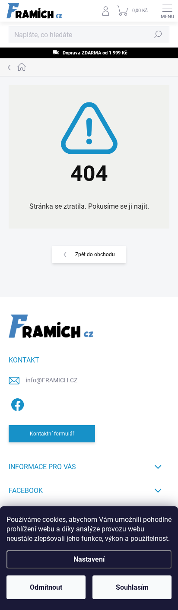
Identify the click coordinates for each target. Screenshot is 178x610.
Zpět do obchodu (95, 254)
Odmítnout (46, 587)
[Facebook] (16, 402)
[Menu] (167, 11)
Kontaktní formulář (52, 434)
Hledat (158, 35)
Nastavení (89, 559)
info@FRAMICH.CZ (51, 380)
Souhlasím (132, 587)
